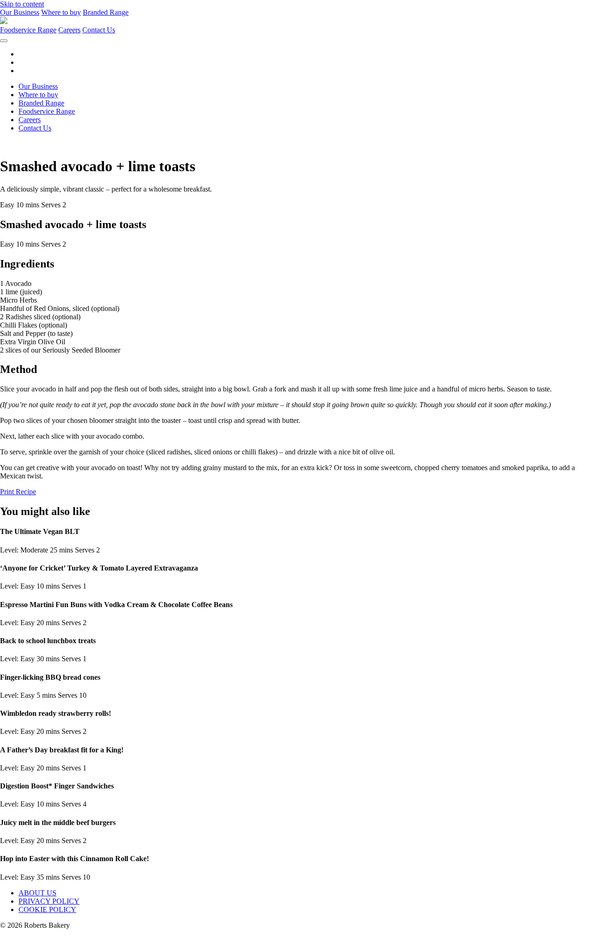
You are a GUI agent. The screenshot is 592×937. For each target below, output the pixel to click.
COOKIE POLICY (47, 909)
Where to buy (61, 12)
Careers (69, 30)
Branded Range (106, 12)
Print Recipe (18, 492)
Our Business (19, 12)
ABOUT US (37, 893)
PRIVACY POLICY (49, 901)
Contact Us (98, 30)
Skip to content (22, 4)
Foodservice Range (28, 30)
